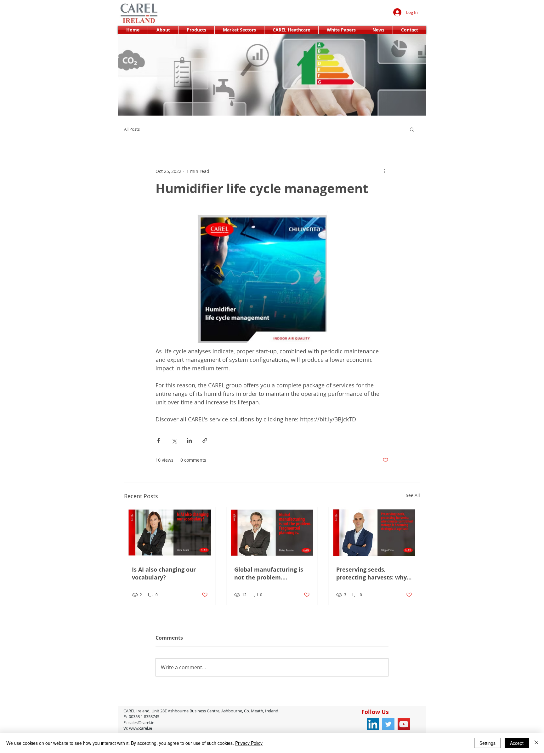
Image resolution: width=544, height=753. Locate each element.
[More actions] (384, 171)
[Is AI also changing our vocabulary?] (169, 532)
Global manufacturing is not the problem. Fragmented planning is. (268, 573)
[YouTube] (404, 724)
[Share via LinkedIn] (189, 440)
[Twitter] (388, 724)
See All (413, 495)
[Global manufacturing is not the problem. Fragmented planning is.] (272, 532)
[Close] (536, 743)
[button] (412, 129)
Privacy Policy (249, 743)
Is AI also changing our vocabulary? (164, 573)
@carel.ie (162, 722)
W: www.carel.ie (138, 728)
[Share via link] (205, 440)
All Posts (132, 129)
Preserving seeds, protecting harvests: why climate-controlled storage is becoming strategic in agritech (371, 573)
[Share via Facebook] (159, 440)
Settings (487, 743)
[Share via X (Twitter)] (174, 440)
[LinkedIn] (373, 724)
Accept (517, 743)
